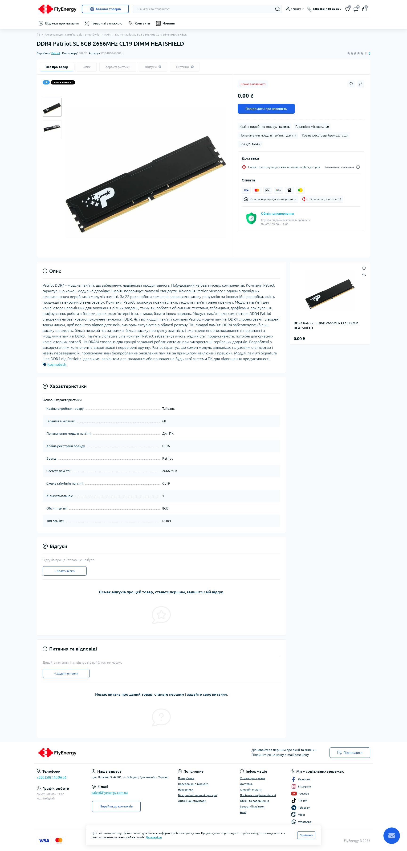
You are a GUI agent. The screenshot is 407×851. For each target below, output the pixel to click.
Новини (169, 23)
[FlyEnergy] (119, 752)
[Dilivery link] (358, 167)
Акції (243, 812)
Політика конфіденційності (258, 795)
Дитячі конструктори (192, 800)
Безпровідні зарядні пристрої (197, 795)
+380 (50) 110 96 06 (51, 777)
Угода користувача (252, 778)
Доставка (246, 783)
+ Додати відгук (64, 570)
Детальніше (154, 837)
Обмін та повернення (277, 213)
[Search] (277, 9)
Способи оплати (250, 789)
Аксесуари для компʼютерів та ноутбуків (72, 34)
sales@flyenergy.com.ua (110, 793)
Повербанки (186, 778)
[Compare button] (360, 84)
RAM (107, 34)
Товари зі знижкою (106, 23)
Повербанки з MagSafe (193, 783)
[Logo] (57, 9)
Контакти (142, 23)
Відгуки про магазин (62, 23)
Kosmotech (56, 364)
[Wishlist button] (351, 84)
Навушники (185, 789)
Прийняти (306, 835)
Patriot (55, 53)
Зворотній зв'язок (252, 806)
